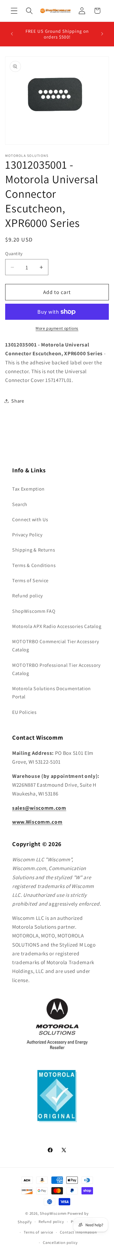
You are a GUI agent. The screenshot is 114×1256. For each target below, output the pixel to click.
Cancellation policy (60, 1242)
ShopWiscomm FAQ (33, 611)
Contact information (78, 1232)
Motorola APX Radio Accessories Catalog (56, 626)
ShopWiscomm (53, 1213)
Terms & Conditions (34, 565)
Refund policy (27, 596)
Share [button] (17, 401)
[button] (14, 11)
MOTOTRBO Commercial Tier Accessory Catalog (55, 645)
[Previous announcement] (12, 34)
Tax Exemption (28, 489)
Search (19, 504)
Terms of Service (30, 580)
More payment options (57, 328)
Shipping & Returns (33, 550)
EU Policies (24, 712)
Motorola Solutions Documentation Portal (51, 692)
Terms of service (38, 1232)
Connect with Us (30, 519)
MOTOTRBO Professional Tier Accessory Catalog (56, 669)
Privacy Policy (27, 535)
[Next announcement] (102, 34)
